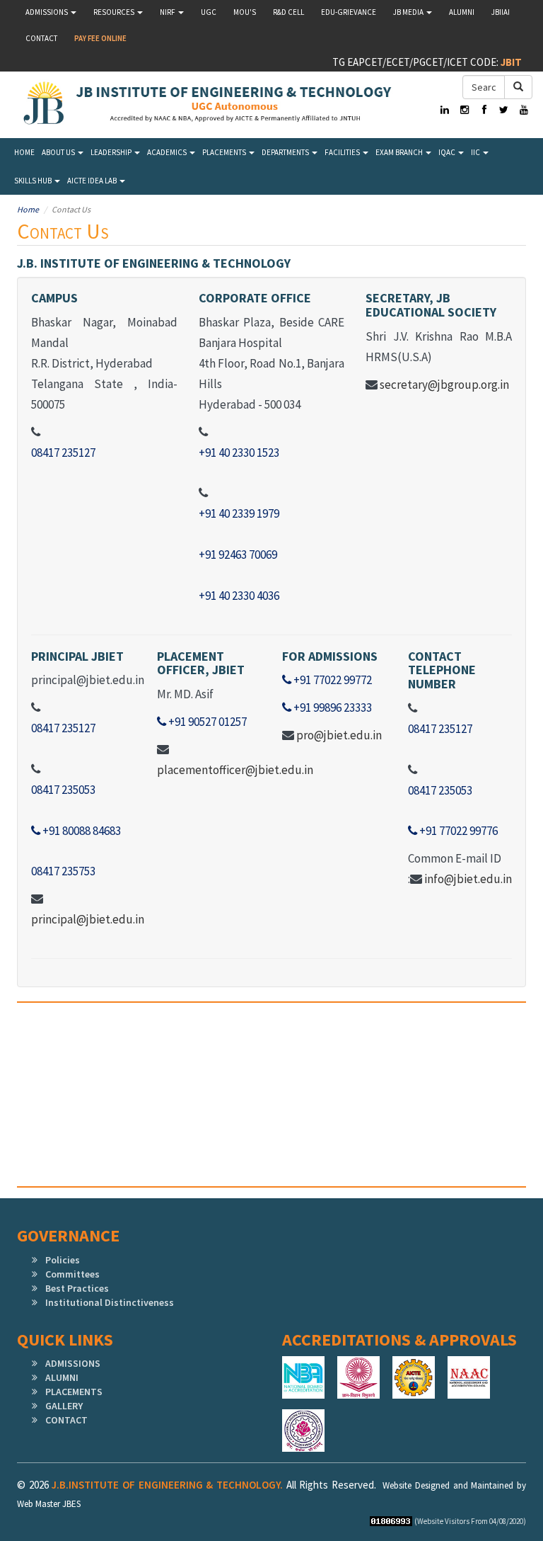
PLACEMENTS (74, 1391)
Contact (41, 38)
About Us (59, 152)
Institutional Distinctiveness (109, 1302)
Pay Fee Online (100, 38)
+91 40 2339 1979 (239, 513)
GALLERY (64, 1405)
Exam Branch (399, 152)
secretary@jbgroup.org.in (444, 384)
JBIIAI (500, 12)
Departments (286, 152)
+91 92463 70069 (238, 554)
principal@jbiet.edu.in (87, 919)
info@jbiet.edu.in (468, 879)
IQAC (447, 152)
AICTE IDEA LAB (92, 181)
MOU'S (244, 12)
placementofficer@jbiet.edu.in (235, 770)
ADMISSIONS (72, 1363)
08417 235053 (63, 789)
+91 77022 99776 (457, 830)
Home (24, 152)
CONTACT (66, 1420)
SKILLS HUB (33, 181)
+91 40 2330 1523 (239, 452)
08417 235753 (63, 871)
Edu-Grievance (348, 12)
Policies (62, 1259)
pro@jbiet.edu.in (339, 735)
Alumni (461, 12)
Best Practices (77, 1288)
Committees (72, 1274)
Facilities (343, 152)
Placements (224, 152)
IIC (476, 152)
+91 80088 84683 (80, 830)
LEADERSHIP (111, 152)
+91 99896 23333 (331, 707)
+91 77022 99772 (331, 680)
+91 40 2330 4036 (239, 595)
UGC (208, 12)
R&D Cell (288, 12)
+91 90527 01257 (206, 721)
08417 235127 (63, 452)
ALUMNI (61, 1377)
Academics (167, 152)
